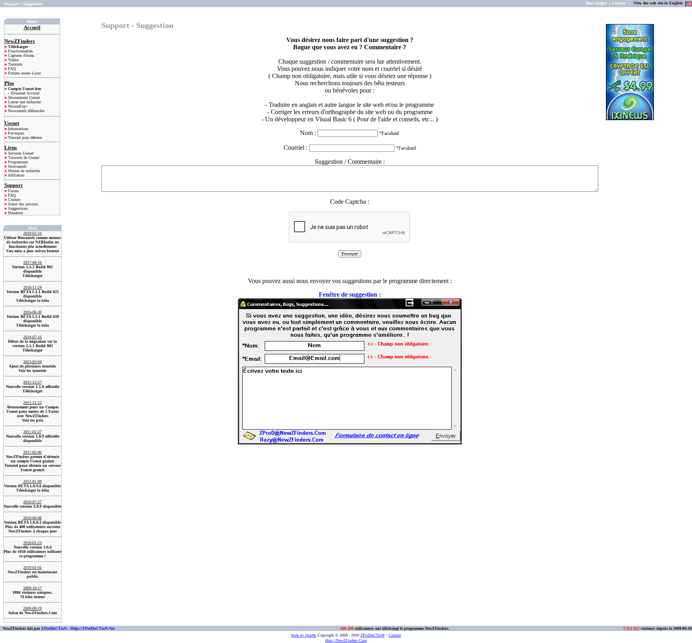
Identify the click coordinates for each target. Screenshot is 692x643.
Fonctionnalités (20, 51)
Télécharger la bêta (32, 300)
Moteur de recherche (23, 171)
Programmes (17, 162)
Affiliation (15, 175)
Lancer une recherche (24, 102)
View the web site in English (659, 3)
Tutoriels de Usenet (23, 157)
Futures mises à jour (24, 73)
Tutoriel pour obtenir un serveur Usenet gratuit (32, 467)
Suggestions (17, 208)
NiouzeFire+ (17, 106)
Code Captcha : (349, 201)
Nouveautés (16, 166)
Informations (17, 129)
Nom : (349, 132)
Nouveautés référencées (25, 111)
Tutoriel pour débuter (24, 137)
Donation (15, 213)
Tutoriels (14, 64)
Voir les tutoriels (32, 370)
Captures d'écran (20, 55)
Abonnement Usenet (23, 97)
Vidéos (13, 60)
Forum (13, 191)
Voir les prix (32, 420)
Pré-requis (15, 133)
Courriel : (296, 147)
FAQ (11, 68)
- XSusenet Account (24, 93)
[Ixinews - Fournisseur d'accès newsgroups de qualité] (630, 118)
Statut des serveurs (22, 204)
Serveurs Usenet (20, 153)
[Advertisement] (631, 152)
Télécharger (32, 275)
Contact (13, 199)
